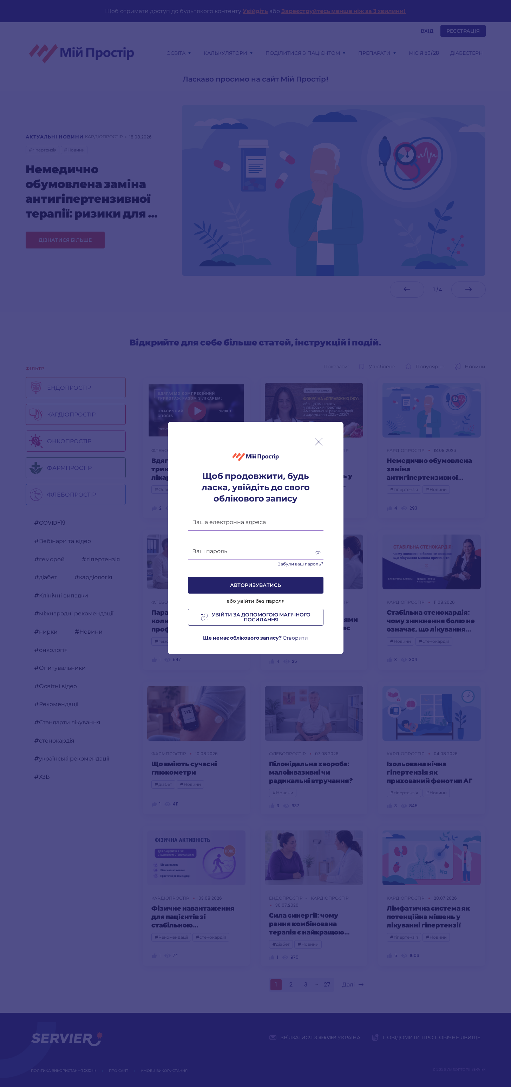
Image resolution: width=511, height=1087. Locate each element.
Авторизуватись (255, 585)
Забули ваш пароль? (300, 564)
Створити (295, 637)
